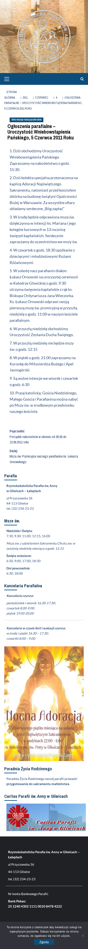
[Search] (81, 79)
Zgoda (44, 942)
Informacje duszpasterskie (26, 119)
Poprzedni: (38, 436)
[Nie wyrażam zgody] (83, 935)
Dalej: (44, 456)
